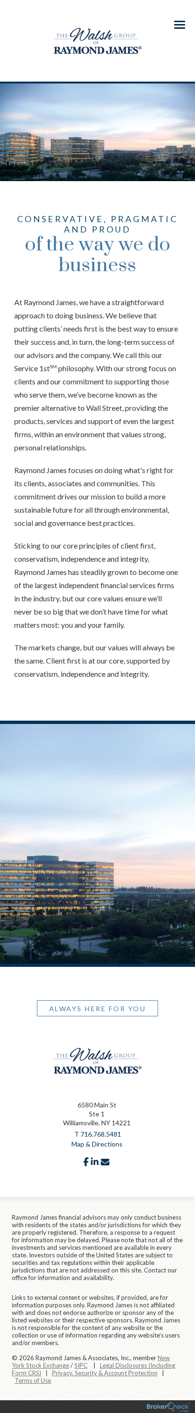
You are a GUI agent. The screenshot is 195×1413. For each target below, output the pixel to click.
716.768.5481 (100, 1134)
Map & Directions (97, 1144)
